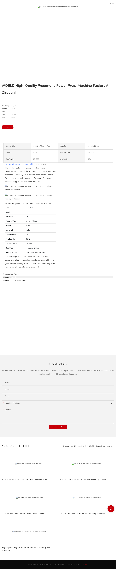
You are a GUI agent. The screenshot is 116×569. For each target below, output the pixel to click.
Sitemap (84, 564)
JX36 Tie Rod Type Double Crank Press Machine (24, 514)
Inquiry (7, 127)
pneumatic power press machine (20, 164)
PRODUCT (90, 446)
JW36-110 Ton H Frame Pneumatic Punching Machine (83, 480)
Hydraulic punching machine (73, 446)
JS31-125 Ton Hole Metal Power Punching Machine (82, 514)
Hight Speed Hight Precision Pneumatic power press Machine (26, 549)
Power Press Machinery (104, 446)
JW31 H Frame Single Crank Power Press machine (24, 480)
